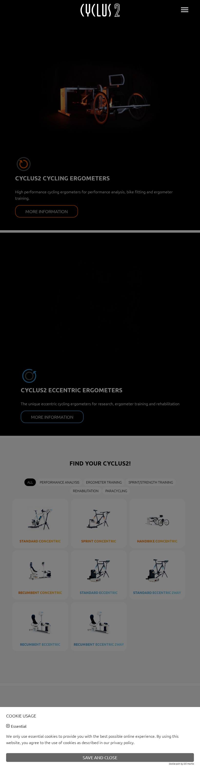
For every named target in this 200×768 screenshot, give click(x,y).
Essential (18, 726)
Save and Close (100, 757)
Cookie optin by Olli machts (181, 763)
